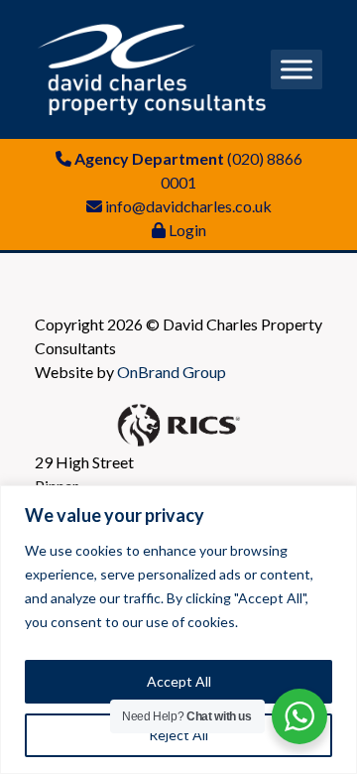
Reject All (178, 734)
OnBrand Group (171, 371)
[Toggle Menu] (296, 69)
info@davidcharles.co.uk (188, 205)
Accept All (179, 681)
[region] (178, 629)
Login (187, 229)
